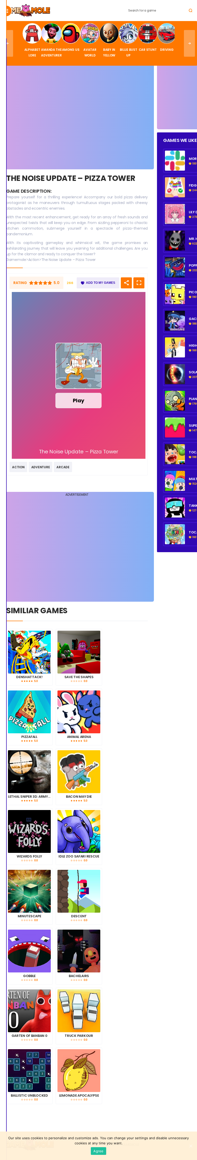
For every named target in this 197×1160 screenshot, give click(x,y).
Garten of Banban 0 (29, 1036)
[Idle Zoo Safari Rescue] (78, 831)
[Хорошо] (45, 283)
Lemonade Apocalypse (79, 1096)
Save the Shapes (79, 677)
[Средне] (40, 283)
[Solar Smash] (175, 381)
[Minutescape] (29, 891)
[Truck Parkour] (78, 1010)
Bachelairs (79, 976)
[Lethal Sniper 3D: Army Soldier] (29, 771)
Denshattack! (29, 677)
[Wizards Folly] (29, 831)
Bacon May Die (79, 797)
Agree (98, 1151)
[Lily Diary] (175, 221)
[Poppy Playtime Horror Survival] (175, 274)
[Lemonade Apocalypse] (78, 1070)
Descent (79, 916)
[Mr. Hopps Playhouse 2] (175, 247)
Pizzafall (29, 737)
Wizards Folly (29, 856)
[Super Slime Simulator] (175, 434)
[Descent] (78, 891)
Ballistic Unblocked (29, 1096)
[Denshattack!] (29, 652)
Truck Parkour (79, 1036)
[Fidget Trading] (175, 167)
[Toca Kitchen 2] (175, 461)
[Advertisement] (77, 116)
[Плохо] (31, 283)
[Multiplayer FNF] (175, 488)
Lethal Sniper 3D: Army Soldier (29, 797)
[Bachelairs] (78, 951)
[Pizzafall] (29, 711)
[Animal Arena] (78, 711)
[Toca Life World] (175, 541)
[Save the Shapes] (78, 652)
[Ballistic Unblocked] (29, 1070)
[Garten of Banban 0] (29, 1010)
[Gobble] (29, 951)
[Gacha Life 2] (175, 327)
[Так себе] (36, 283)
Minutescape (29, 916)
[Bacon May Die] (78, 771)
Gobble (29, 976)
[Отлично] (49, 283)
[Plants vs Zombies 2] (175, 408)
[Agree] (190, 1145)
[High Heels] (175, 354)
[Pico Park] (175, 301)
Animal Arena (79, 737)
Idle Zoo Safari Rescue (78, 856)
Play (78, 400)
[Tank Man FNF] (175, 514)
